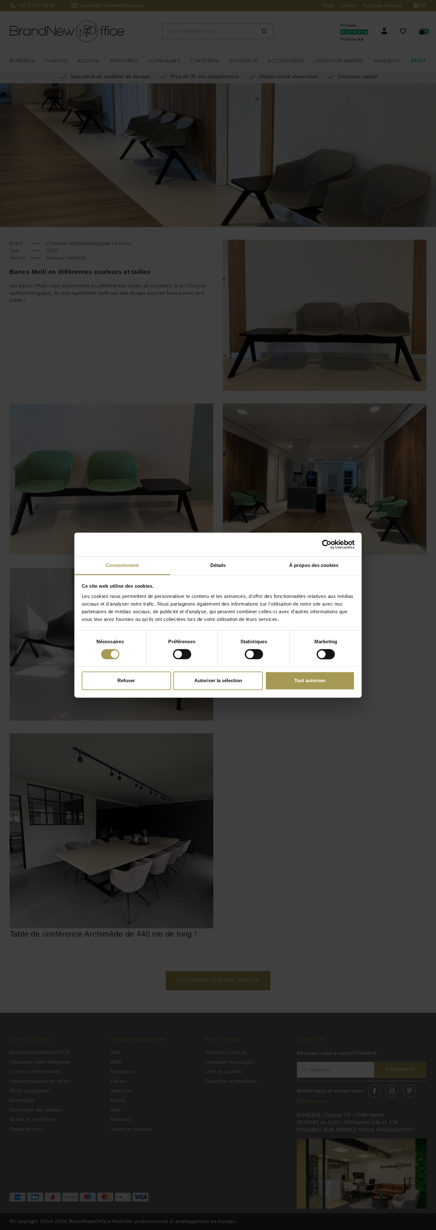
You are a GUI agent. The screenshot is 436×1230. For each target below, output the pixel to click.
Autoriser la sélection (218, 680)
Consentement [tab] (122, 565)
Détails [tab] (218, 565)
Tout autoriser (310, 680)
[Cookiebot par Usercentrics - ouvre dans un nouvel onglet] (327, 544)
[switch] (182, 654)
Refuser (126, 680)
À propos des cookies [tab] (313, 565)
